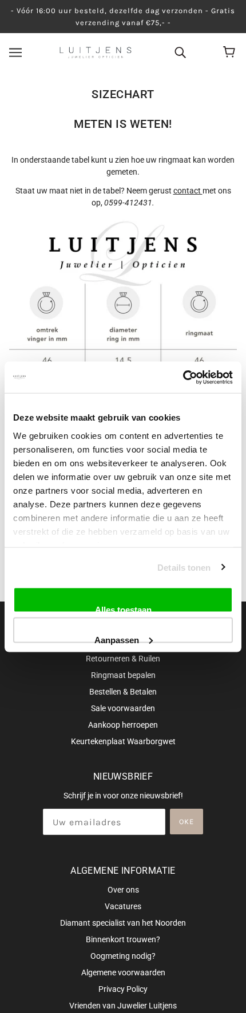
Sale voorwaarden (123, 708)
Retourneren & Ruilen (123, 658)
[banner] (96, 51)
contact (188, 190)
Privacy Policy (123, 989)
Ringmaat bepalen (123, 675)
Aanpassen (116, 639)
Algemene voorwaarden (123, 972)
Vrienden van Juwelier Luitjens (123, 1005)
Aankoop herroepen (123, 724)
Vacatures (123, 906)
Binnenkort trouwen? (123, 939)
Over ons (123, 889)
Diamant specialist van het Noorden (123, 922)
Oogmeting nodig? (123, 955)
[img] (180, 51)
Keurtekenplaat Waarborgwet (123, 741)
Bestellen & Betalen (123, 691)
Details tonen (184, 567)
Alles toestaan (123, 609)
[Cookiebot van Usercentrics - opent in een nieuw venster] (183, 377)
